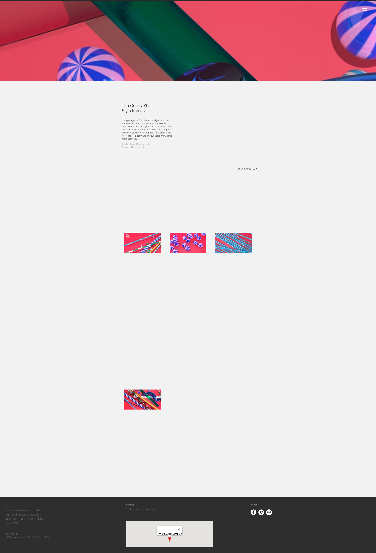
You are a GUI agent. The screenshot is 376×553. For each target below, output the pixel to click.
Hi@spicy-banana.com (142, 509)
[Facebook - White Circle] (253, 512)
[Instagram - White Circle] (269, 512)
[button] (364, 10)
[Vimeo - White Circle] (261, 512)
